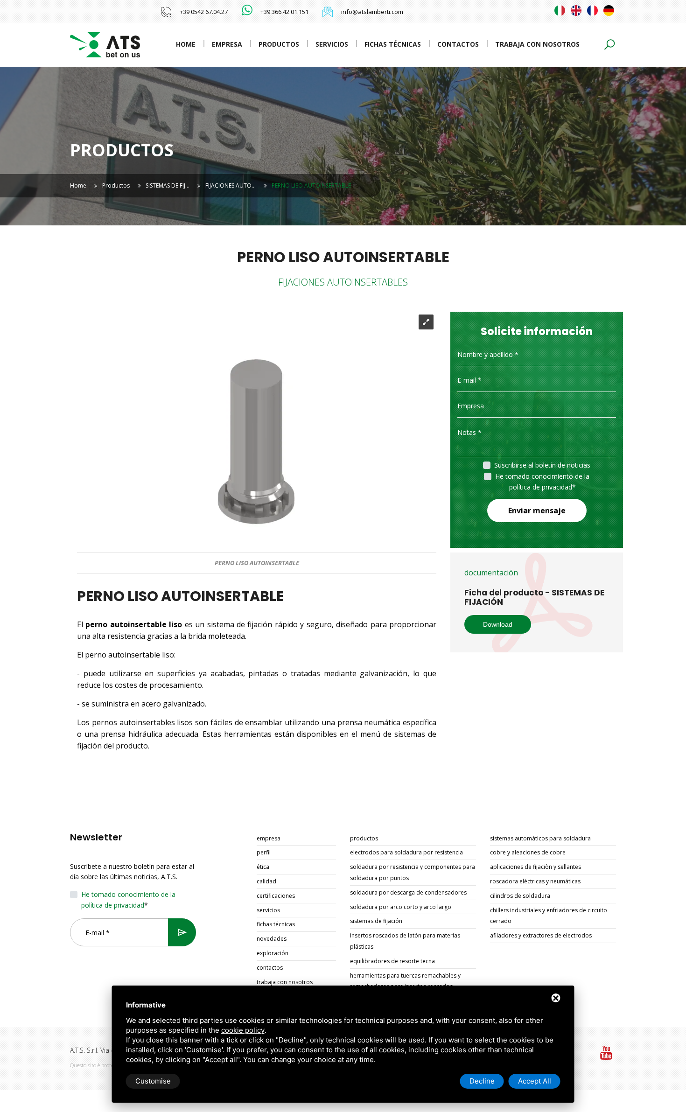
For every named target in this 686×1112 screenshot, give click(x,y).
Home (186, 44)
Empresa (227, 44)
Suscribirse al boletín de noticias (542, 465)
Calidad (266, 881)
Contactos (458, 44)
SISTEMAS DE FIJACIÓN (376, 921)
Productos (279, 44)
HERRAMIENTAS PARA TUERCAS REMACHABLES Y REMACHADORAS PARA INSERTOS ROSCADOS (405, 981)
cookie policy (243, 1030)
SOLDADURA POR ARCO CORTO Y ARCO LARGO (400, 907)
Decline (482, 1081)
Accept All (534, 1081)
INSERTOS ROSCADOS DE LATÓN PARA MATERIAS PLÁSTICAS (405, 941)
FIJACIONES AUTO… (230, 185)
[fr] (592, 10)
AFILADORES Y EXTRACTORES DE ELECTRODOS (541, 935)
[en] (576, 10)
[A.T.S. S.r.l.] (105, 44)
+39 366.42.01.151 (284, 11)
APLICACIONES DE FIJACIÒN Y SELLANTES (535, 867)
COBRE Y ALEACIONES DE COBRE (528, 852)
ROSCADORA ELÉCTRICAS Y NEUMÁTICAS (535, 881)
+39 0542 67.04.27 (204, 11)
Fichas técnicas (392, 44)
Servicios (331, 44)
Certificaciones (276, 896)
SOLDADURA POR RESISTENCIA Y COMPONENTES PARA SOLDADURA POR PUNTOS (412, 872)
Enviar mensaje (537, 510)
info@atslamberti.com (372, 11)
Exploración (272, 953)
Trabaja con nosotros (537, 44)
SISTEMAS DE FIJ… (167, 185)
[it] (560, 10)
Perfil (264, 852)
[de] (609, 10)
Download (497, 624)
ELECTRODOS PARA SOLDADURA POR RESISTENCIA (406, 852)
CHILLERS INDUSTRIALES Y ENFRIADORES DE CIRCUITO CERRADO (548, 915)
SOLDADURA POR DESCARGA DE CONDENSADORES (408, 892)
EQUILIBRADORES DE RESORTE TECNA (392, 961)
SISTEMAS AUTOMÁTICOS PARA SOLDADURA (540, 838)
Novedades (272, 939)
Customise (153, 1081)
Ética (263, 867)
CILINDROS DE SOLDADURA (520, 896)
